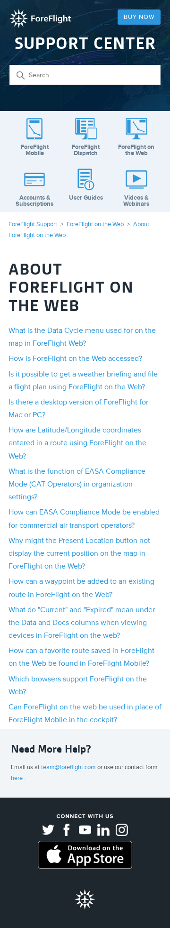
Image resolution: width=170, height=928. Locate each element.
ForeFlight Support (32, 224)
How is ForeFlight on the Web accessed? (75, 358)
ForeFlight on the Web (95, 224)
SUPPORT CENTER (85, 43)
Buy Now (139, 17)
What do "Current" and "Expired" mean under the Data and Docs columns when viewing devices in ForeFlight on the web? (81, 622)
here (17, 778)
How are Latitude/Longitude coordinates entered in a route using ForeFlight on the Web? (77, 442)
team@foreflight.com (69, 767)
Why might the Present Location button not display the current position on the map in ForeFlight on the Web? (79, 553)
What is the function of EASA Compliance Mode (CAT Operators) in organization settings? (76, 484)
